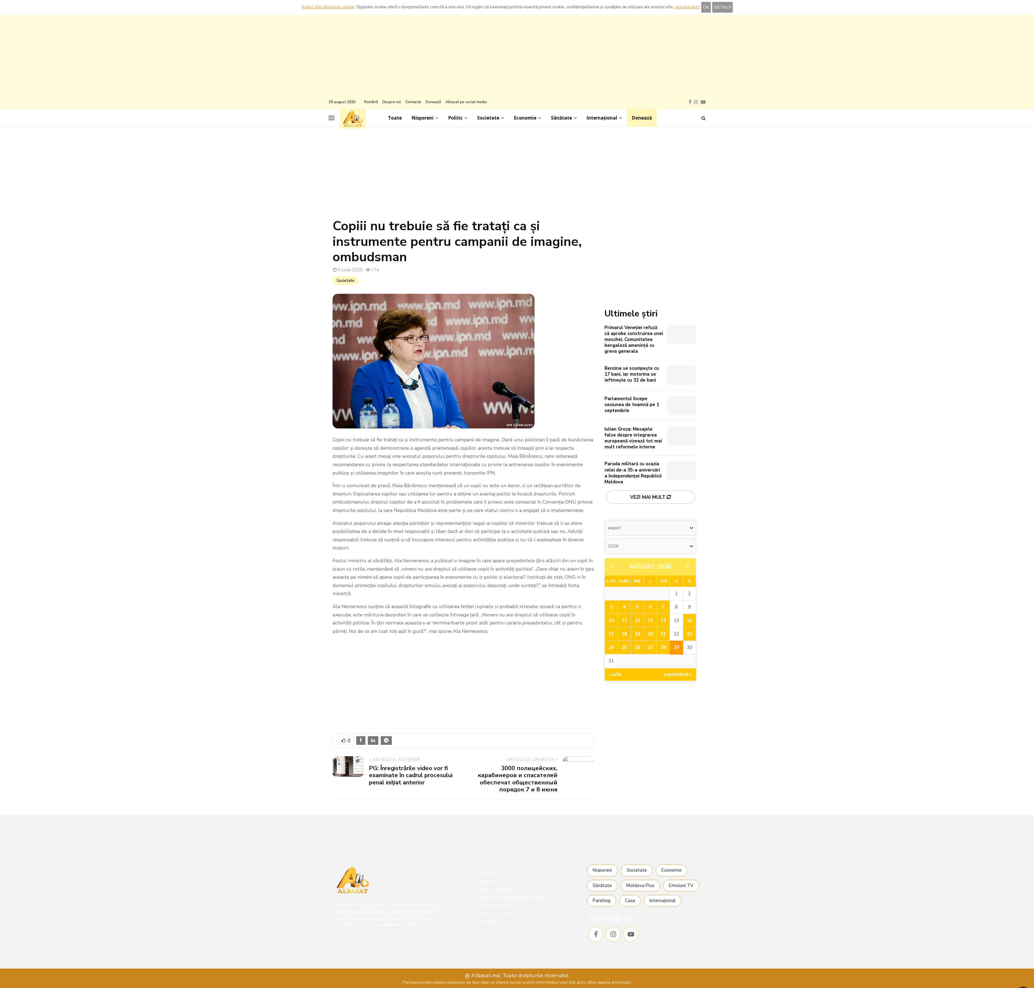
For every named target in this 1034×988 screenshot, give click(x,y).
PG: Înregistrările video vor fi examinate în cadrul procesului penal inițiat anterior (411, 775)
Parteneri (486, 881)
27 (650, 647)
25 (624, 647)
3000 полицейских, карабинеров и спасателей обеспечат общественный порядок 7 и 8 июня (517, 779)
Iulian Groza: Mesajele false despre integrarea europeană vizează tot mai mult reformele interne (633, 438)
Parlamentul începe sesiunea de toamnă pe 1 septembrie (632, 405)
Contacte (413, 101)
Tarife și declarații (494, 889)
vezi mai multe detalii (396, 924)
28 (663, 647)
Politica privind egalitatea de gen (510, 898)
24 (611, 647)
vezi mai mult (687, 7)
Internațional (601, 118)
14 (663, 620)
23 (689, 634)
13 (650, 620)
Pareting (601, 901)
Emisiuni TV (681, 885)
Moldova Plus (640, 885)
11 (624, 620)
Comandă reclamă (495, 914)
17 (611, 634)
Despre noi (391, 101)
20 (650, 634)
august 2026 (650, 567)
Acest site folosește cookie (328, 7)
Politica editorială (494, 906)
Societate (488, 118)
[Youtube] (630, 934)
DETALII (722, 7)
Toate (395, 118)
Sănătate (561, 118)
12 (637, 620)
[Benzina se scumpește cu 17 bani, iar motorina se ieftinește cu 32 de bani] (681, 375)
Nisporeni (422, 118)
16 (689, 620)
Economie (525, 118)
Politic (455, 118)
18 (624, 634)
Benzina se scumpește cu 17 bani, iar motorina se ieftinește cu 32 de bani (632, 374)
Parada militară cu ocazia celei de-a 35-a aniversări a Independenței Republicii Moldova (633, 473)
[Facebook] (595, 934)
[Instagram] (613, 934)
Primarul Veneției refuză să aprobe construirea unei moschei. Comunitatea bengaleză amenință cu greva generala (634, 339)
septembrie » (677, 674)
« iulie (615, 674)
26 (637, 647)
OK (706, 7)
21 (663, 634)
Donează (433, 101)
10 (611, 620)
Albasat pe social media (466, 101)
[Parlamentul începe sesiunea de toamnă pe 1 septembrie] (681, 405)
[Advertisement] (517, 57)
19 (637, 634)
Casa (630, 901)
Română (371, 101)
